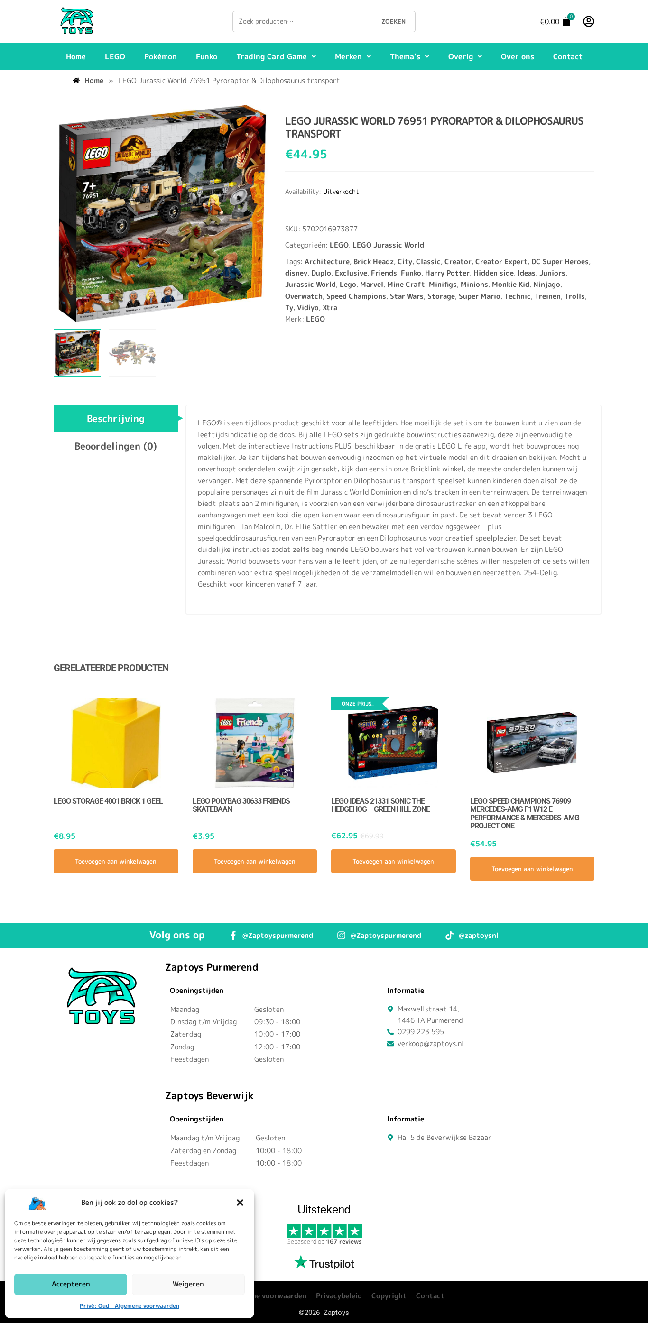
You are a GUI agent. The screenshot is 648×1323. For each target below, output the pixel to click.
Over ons (517, 56)
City (405, 261)
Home (76, 56)
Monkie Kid (510, 284)
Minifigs (443, 284)
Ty (289, 307)
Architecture (327, 261)
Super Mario (479, 296)
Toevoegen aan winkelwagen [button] (116, 861)
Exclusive (351, 273)
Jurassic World (310, 284)
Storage (441, 296)
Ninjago (546, 284)
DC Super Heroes (560, 261)
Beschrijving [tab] (116, 418)
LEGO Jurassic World (388, 245)
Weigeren (188, 1284)
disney (296, 273)
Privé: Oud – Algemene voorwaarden (129, 1306)
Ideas (527, 273)
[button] (240, 1202)
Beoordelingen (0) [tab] (115, 445)
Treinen (548, 296)
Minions (474, 284)
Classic (428, 261)
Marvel (371, 284)
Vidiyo (308, 307)
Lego (348, 284)
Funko (206, 56)
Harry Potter (447, 273)
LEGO (115, 56)
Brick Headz (373, 261)
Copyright (389, 1296)
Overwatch (304, 296)
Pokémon (160, 56)
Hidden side (493, 273)
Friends (384, 273)
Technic (517, 296)
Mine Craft (406, 284)
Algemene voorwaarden (266, 1296)
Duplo (321, 273)
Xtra (330, 307)
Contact (568, 56)
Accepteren (71, 1284)
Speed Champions (356, 296)
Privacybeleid (339, 1296)
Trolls (575, 296)
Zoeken (393, 21)
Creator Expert (501, 261)
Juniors (552, 273)
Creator (458, 261)
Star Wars (407, 296)
